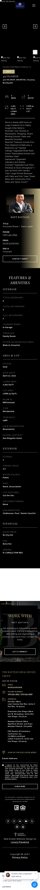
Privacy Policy (11, 779)
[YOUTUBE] (26, 821)
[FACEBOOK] (8, 821)
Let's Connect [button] (20, 652)
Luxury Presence (20, 842)
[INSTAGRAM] (14, 821)
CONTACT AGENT (20, 259)
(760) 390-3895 (10, 235)
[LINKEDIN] (20, 821)
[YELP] (32, 821)
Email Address (10, 758)
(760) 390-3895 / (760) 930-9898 (20, 694)
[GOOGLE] (17, 827)
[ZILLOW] (23, 827)
